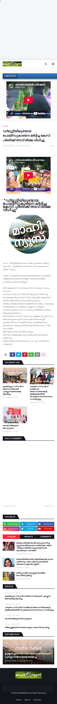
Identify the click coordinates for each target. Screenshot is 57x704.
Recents (28, 536)
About (27, 699)
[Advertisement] (28, 31)
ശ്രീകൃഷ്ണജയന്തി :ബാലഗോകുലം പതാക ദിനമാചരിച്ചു (27, 627)
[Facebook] (12, 354)
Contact (37, 699)
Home (5, 126)
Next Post (48, 506)
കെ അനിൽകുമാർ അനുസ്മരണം (10, 426)
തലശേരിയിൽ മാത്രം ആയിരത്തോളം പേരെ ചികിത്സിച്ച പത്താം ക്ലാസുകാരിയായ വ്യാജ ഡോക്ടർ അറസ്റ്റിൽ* (34, 561)
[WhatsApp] (31, 354)
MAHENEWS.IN (24, 693)
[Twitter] (18, 354)
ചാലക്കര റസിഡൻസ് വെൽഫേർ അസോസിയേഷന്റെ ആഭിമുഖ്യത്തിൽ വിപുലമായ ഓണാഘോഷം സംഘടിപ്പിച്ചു (41, 392)
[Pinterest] (25, 354)
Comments (45, 536)
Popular (11, 536)
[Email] (37, 354)
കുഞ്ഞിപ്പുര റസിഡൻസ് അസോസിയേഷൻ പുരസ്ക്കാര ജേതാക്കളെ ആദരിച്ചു (13, 390)
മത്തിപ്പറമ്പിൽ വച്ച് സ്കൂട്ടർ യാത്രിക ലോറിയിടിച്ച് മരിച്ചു (30, 574)
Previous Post (10, 506)
